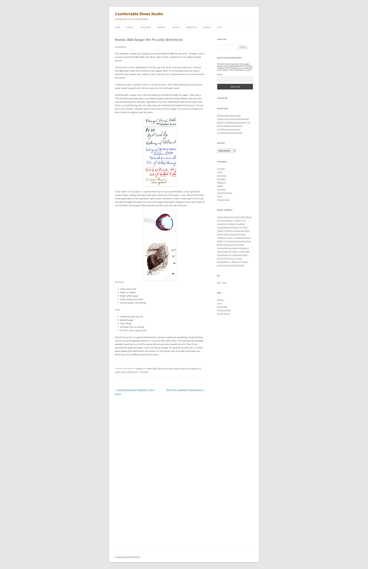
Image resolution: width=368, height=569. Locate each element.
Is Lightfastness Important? (228, 129)
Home (117, 27)
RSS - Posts (221, 282)
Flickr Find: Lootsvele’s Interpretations (185, 390)
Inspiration (221, 175)
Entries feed (222, 306)
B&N (155, 368)
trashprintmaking (224, 193)
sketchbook (132, 372)
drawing (182, 368)
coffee (219, 172)
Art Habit (221, 168)
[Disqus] (160, 434)
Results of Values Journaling (237, 230)
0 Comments (120, 46)
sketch (123, 372)
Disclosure (145, 27)
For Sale (176, 27)
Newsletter (191, 27)
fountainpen (192, 368)
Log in (219, 303)
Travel (219, 196)
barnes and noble (164, 368)
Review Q (207, 27)
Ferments (161, 27)
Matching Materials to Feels (228, 115)
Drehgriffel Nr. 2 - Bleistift (227, 262)
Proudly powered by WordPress (127, 557)
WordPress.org (223, 313)
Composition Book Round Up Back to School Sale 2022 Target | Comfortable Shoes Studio (233, 251)
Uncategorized (223, 199)
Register (220, 300)
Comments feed (224, 310)
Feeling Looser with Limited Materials (233, 119)
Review (139, 368)
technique (221, 189)
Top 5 (219, 27)
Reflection (221, 182)
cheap (175, 368)
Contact (130, 27)
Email (219, 74)
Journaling (221, 179)
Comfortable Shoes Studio (139, 13)
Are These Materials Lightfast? (230, 132)
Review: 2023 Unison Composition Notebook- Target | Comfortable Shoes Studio (234, 237)
